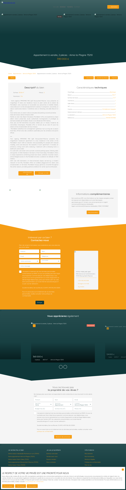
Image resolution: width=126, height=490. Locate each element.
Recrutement (89, 453)
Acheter (63, 7)
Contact (77, 7)
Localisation (77, 403)
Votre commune (26, 261)
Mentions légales (90, 459)
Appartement (17, 73)
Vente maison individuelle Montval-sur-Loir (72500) (23, 453)
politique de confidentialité (45, 431)
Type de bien (57, 403)
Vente (10, 73)
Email (22, 256)
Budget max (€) (40, 409)
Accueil (56, 7)
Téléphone (45, 256)
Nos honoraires (89, 456)
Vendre (70, 7)
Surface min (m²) (60, 409)
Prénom (22, 251)
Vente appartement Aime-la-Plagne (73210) (21, 456)
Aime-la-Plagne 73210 (29, 73)
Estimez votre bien (52, 453)
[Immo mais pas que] (13, 7)
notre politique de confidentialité (34, 481)
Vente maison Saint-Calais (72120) (18, 459)
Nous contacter (51, 462)
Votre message (25, 266)
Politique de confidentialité (93, 462)
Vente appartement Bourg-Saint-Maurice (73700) (23, 462)
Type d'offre (37, 403)
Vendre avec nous (52, 456)
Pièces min (78, 409)
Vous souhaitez (45, 260)
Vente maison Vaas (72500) (16, 465)
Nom (43, 251)
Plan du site (88, 465)
